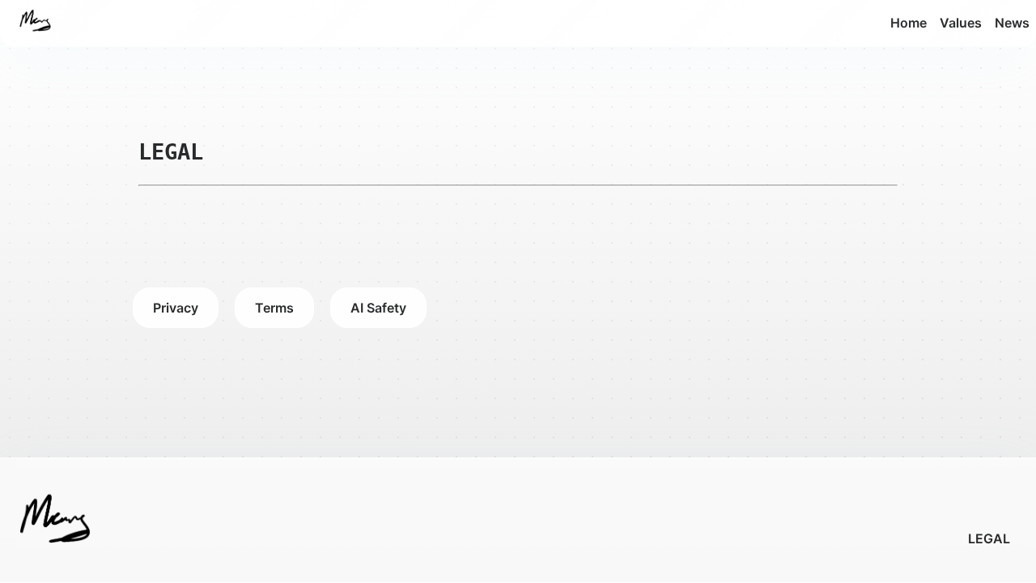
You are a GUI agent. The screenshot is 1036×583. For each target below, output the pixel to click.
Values (961, 23)
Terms (274, 308)
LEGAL (989, 538)
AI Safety (378, 308)
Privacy (175, 308)
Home (908, 23)
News (1012, 23)
